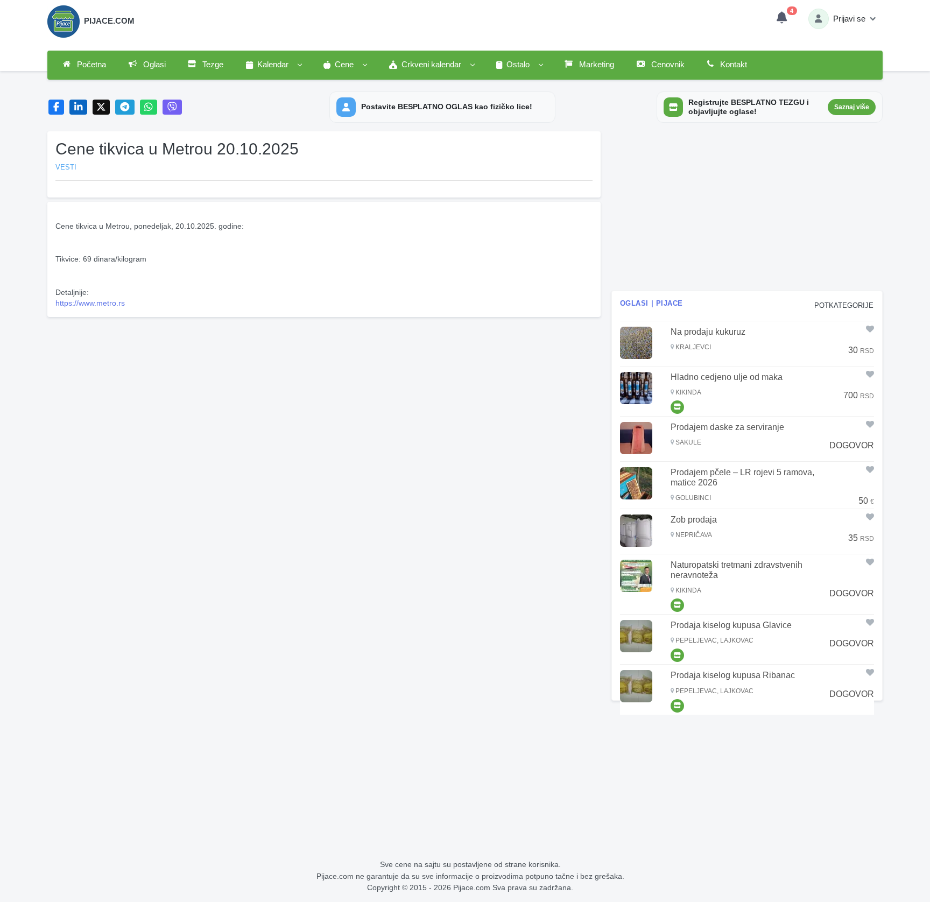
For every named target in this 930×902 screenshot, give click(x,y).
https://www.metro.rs (90, 303)
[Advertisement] (324, 396)
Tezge (211, 64)
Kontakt (732, 64)
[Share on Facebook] (56, 107)
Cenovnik (667, 64)
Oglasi (153, 64)
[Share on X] (101, 107)
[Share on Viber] (172, 107)
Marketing (595, 64)
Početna (90, 64)
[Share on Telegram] (125, 107)
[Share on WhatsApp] (149, 107)
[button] (273, 65)
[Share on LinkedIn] (78, 107)
